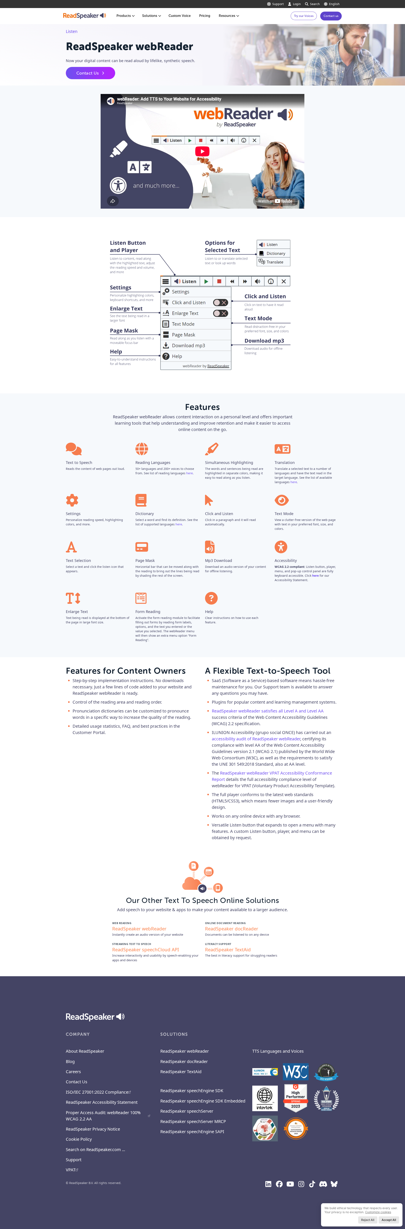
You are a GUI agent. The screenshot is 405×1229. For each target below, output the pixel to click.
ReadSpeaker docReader (184, 1061)
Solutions (149, 16)
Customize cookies (378, 1212)
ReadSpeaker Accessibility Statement (102, 1102)
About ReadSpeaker (85, 1051)
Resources (227, 16)
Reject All (367, 1220)
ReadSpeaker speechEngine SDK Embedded (202, 1101)
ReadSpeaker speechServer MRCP (193, 1121)
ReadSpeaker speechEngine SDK (191, 1090)
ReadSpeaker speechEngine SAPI (192, 1131)
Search (315, 4)
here (189, 473)
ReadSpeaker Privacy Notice (93, 1129)
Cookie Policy (79, 1139)
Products (123, 16)
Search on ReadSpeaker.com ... (95, 1149)
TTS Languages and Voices (278, 1051)
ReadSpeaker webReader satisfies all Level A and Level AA (268, 711)
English (334, 4)
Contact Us (87, 73)
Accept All (389, 1220)
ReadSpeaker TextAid (180, 1071)
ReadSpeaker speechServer (186, 1111)
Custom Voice (180, 16)
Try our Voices (303, 16)
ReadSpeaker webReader (184, 1051)
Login (297, 4)
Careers (73, 1071)
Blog (70, 1061)
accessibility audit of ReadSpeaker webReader (256, 739)
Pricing (204, 16)
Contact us (331, 16)
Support (278, 4)
